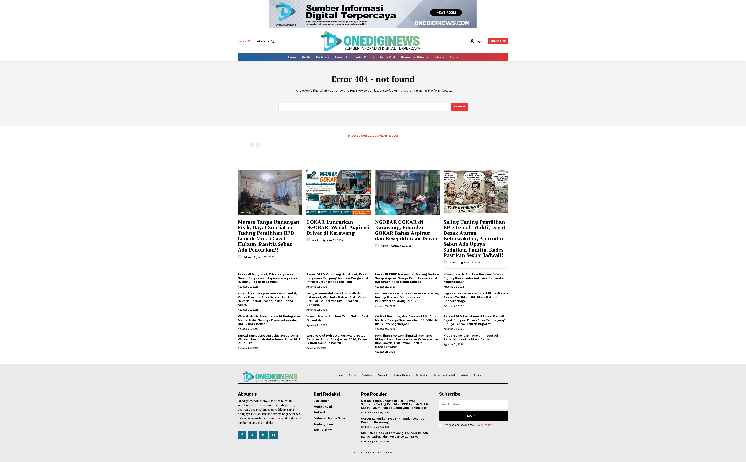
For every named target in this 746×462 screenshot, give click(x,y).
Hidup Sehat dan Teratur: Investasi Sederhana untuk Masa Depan (471, 337)
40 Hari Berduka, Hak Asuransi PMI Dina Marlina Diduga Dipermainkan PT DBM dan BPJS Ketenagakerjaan (407, 320)
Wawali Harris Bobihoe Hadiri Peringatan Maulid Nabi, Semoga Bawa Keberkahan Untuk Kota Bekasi (269, 320)
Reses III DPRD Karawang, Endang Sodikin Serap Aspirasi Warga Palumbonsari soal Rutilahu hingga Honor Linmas (407, 278)
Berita (365, 412)
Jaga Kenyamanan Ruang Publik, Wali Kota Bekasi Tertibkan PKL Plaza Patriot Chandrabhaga (476, 297)
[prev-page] (251, 145)
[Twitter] (263, 435)
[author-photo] (240, 257)
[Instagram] (252, 435)
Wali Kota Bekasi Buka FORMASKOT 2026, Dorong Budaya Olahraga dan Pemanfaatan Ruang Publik (407, 297)
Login (471, 415)
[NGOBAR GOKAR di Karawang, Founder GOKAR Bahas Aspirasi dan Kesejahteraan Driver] (407, 192)
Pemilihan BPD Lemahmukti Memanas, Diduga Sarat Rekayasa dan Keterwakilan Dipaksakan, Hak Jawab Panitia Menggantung (406, 341)
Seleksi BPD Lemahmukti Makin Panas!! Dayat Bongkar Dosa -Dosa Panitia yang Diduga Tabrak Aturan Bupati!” (474, 320)
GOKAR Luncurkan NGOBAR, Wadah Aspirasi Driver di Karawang (337, 227)
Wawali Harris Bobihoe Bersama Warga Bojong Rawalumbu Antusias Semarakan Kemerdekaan (474, 278)
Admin (247, 257)
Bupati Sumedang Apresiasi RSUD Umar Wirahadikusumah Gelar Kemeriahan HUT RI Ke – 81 (269, 339)
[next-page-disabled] (258, 145)
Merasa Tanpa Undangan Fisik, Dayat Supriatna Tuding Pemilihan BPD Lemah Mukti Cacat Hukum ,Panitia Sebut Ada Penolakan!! (268, 235)
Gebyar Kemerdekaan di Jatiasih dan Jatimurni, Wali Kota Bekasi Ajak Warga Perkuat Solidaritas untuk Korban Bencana (336, 299)
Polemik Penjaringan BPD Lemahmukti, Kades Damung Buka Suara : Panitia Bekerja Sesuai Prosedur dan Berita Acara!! (267, 299)
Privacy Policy (483, 425)
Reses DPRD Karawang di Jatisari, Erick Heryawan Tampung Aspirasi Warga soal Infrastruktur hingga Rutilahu (337, 278)
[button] (264, 41)
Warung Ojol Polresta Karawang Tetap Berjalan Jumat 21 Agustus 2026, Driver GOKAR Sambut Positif (336, 339)
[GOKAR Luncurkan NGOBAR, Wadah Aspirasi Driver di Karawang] (338, 192)
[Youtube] (273, 435)
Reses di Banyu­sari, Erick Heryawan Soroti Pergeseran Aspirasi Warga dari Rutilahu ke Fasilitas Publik (267, 278)
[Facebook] (242, 435)
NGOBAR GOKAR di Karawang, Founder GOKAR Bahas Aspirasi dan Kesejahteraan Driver (406, 230)
